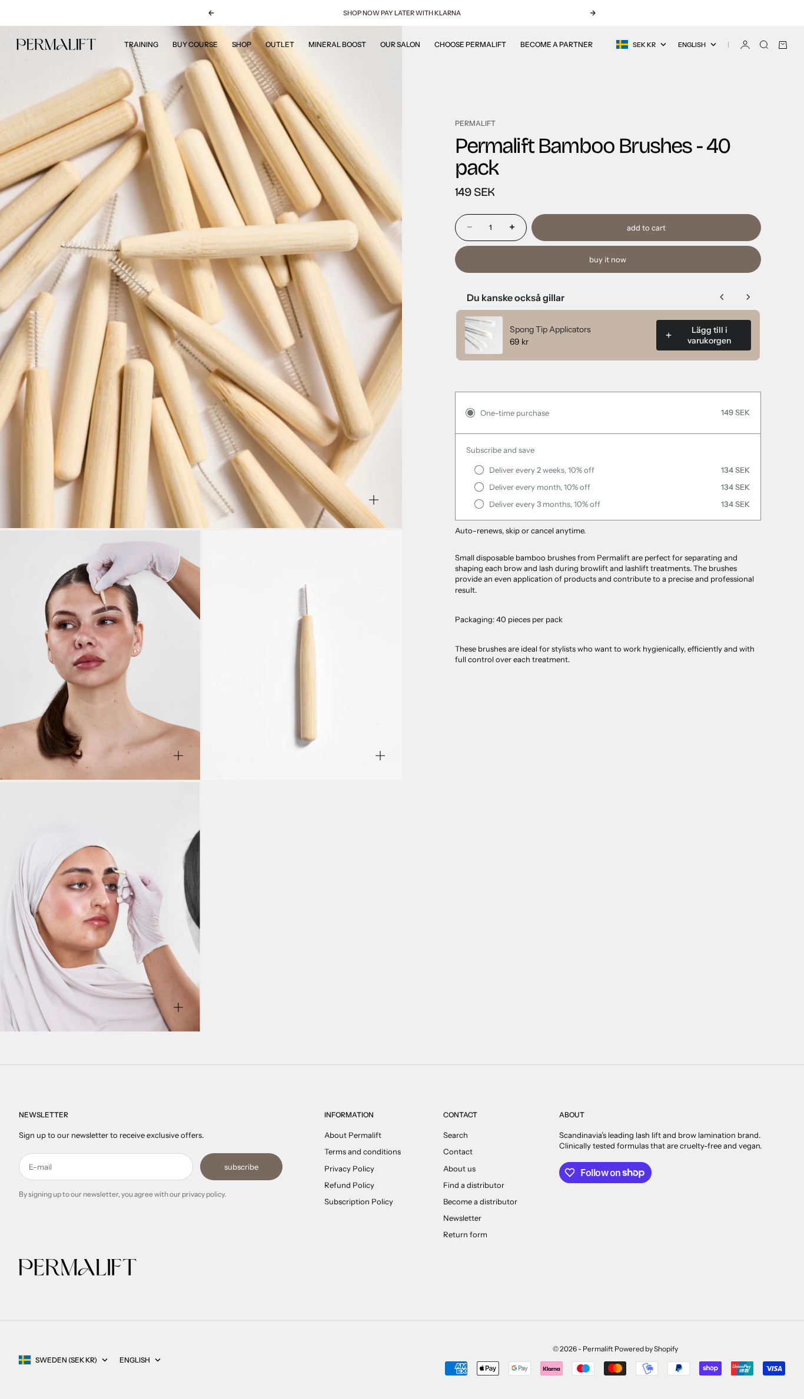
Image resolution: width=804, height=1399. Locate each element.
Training (141, 44)
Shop (241, 44)
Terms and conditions (362, 1151)
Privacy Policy (349, 1168)
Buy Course (195, 44)
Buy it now (607, 258)
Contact (458, 1151)
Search (455, 1135)
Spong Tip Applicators (550, 329)
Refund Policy (349, 1185)
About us (459, 1168)
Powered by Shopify (646, 1348)
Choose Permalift (470, 44)
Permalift (475, 123)
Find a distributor (473, 1185)
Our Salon (400, 44)
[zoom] (374, 500)
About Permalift (352, 1135)
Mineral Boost (337, 44)
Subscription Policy (358, 1201)
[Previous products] (722, 297)
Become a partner (556, 44)
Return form (465, 1234)
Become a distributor (480, 1201)
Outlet (279, 44)
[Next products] (748, 297)
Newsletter (462, 1218)
